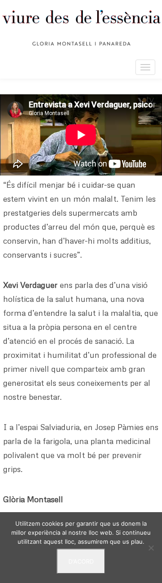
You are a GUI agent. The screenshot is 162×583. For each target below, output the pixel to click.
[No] (150, 547)
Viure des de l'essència (81, 28)
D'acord (81, 561)
